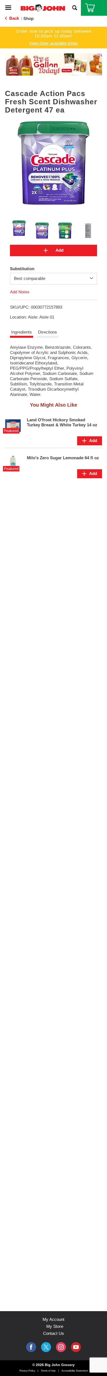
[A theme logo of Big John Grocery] (42, 7)
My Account (53, 1319)
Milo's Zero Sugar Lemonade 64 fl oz (63, 458)
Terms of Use (48, 1370)
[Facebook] (31, 1347)
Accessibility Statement (74, 1370)
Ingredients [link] (21, 332)
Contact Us (53, 1333)
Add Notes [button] (19, 292)
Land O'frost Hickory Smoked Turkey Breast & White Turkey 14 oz (62, 422)
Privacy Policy (27, 1370)
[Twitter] (46, 1347)
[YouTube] (61, 1347)
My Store (54, 1326)
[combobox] (53, 278)
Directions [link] (47, 332)
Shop (28, 18)
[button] (50, 67)
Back (13, 18)
